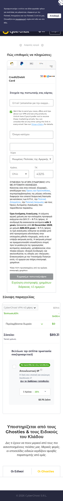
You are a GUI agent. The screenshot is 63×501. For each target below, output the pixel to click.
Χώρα (13, 152)
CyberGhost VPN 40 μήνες (18, 307)
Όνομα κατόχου (21, 134)
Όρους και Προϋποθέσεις (38, 190)
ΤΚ (36, 167)
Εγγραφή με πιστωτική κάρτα (31, 276)
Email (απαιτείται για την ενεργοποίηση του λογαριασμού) (31, 103)
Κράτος (13, 167)
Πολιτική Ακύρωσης (35, 202)
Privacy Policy (37, 124)
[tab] (12, 63)
